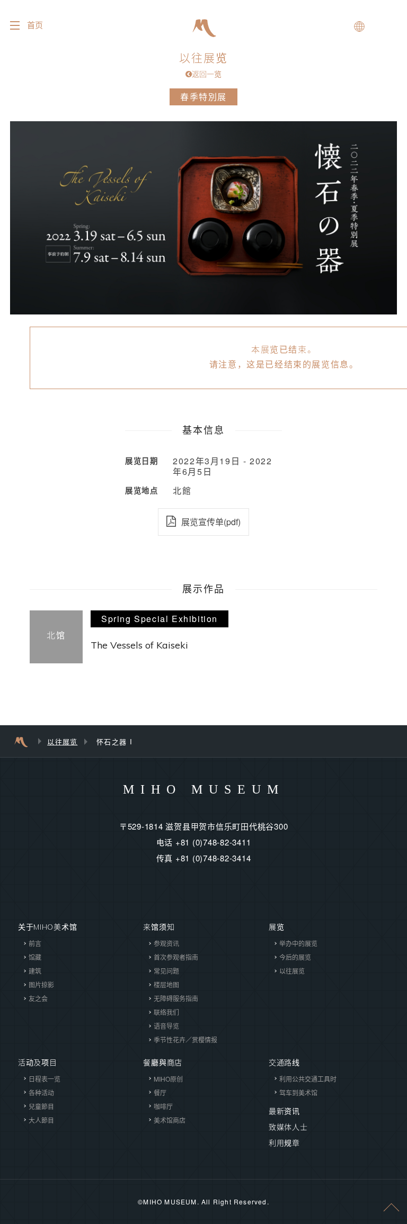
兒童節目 (41, 1106)
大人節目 (41, 1119)
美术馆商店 (169, 1119)
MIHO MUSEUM (204, 789)
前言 (35, 943)
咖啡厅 (163, 1106)
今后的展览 (295, 956)
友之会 (38, 998)
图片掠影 (41, 984)
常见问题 (166, 970)
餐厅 (160, 1092)
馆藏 (35, 956)
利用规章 (284, 1143)
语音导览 (166, 1025)
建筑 (35, 970)
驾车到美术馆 (298, 1092)
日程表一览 (44, 1078)
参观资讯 (166, 943)
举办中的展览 (298, 943)
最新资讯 (284, 1111)
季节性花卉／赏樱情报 (185, 1039)
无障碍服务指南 (176, 998)
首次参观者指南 (176, 956)
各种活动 (41, 1092)
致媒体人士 (288, 1127)
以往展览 (203, 65)
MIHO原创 (168, 1078)
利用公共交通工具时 (308, 1078)
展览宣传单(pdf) (211, 522)
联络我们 (166, 1011)
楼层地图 (166, 984)
